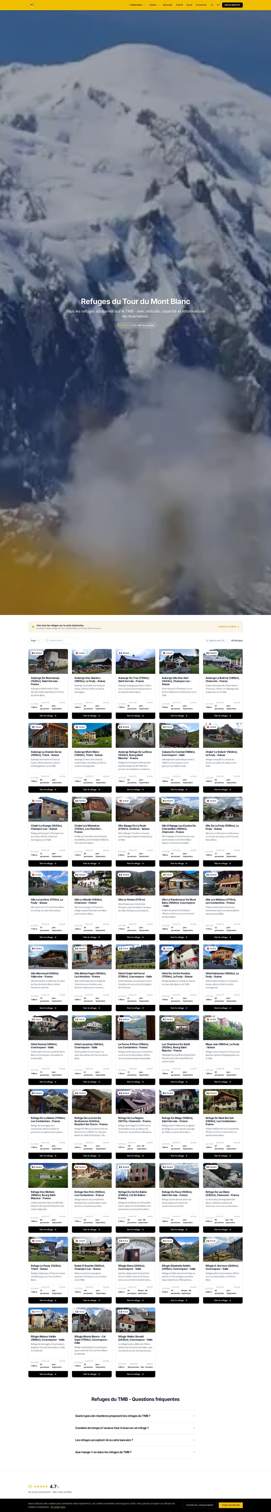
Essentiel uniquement (200, 1505)
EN (218, 5)
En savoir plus (58, 1506)
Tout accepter (231, 1505)
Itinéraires (136, 5)
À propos (201, 5)
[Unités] (212, 5)
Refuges (167, 5)
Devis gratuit (232, 5)
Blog (189, 5)
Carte (179, 5)
